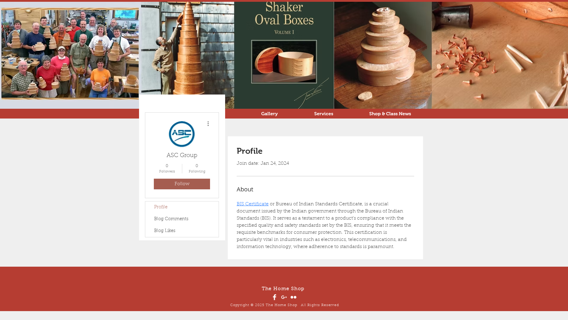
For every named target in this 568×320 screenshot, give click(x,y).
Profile (160, 207)
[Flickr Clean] (293, 297)
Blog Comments (171, 219)
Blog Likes (164, 231)
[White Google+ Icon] (284, 297)
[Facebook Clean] (274, 297)
